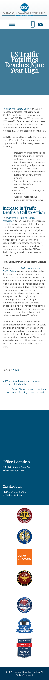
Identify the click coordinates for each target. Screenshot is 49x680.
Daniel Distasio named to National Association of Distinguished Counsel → (26, 391)
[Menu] (12, 24)
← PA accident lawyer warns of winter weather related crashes (22, 382)
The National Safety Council (17, 109)
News (16, 370)
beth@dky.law (16, 495)
